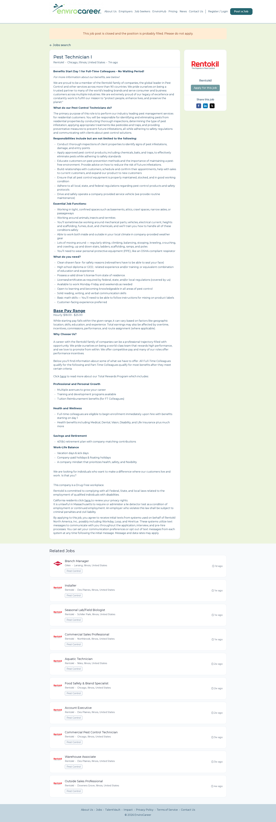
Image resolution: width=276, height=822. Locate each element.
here (63, 376)
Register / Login (218, 11)
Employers (125, 11)
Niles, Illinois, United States (92, 663)
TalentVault (112, 809)
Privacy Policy (144, 809)
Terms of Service (167, 809)
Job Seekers (142, 11)
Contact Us (196, 11)
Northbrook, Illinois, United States (96, 638)
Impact (128, 809)
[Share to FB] (198, 105)
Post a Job (241, 11)
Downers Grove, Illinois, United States (98, 785)
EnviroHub (159, 11)
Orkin (68, 565)
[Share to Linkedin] (205, 105)
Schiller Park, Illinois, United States (96, 614)
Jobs (99, 809)
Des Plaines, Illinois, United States (96, 589)
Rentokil (58, 62)
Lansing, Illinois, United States (90, 565)
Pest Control (74, 571)
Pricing (173, 11)
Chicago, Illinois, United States (86, 62)
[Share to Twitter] (212, 105)
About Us (110, 11)
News (183, 11)
